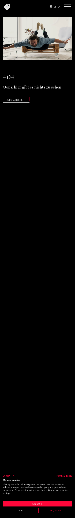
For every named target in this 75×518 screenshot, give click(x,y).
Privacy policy (64, 475)
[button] (8, 476)
